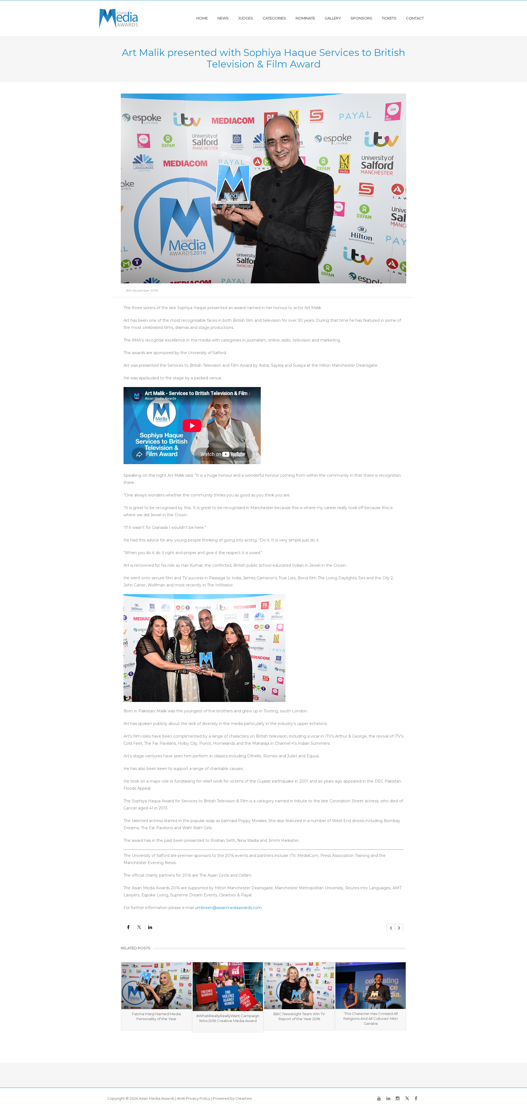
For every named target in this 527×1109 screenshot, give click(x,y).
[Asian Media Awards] (118, 18)
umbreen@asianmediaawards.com (228, 907)
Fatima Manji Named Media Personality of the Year (156, 1016)
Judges (245, 18)
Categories (274, 18)
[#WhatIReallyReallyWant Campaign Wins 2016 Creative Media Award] (228, 986)
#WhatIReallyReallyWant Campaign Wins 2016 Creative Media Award (227, 1018)
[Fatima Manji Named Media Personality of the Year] (156, 985)
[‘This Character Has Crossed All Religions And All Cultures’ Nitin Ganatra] (370, 985)
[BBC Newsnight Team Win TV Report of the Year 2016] (299, 985)
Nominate (305, 18)
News (223, 18)
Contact (415, 18)
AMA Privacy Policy (193, 1098)
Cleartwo (244, 1098)
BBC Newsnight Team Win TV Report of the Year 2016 (299, 1016)
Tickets (389, 18)
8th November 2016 (142, 290)
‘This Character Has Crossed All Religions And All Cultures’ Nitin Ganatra (370, 1018)
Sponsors (361, 18)
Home (202, 18)
